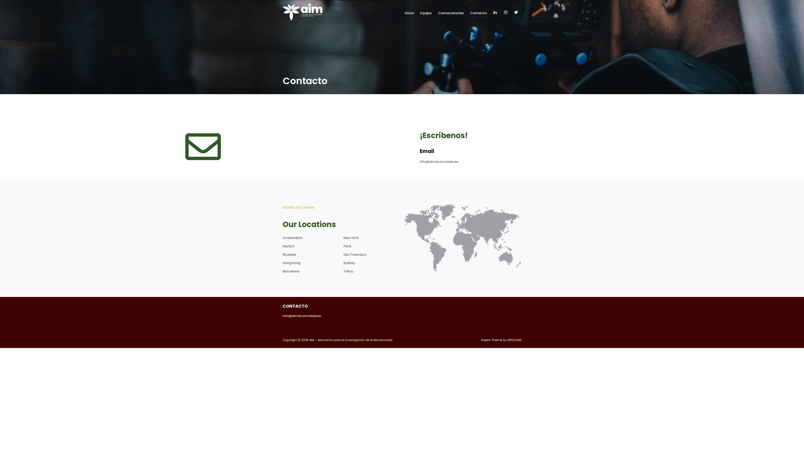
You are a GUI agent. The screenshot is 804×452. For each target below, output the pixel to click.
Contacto (478, 13)
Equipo (426, 13)
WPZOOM (514, 340)
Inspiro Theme (491, 340)
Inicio (409, 13)
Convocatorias (451, 13)
